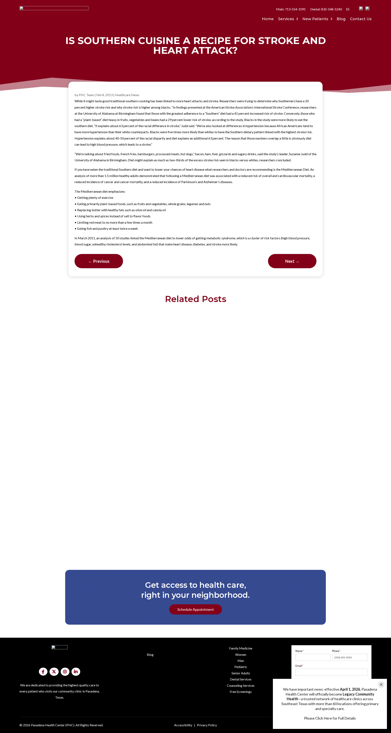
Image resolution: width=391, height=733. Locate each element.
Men (240, 661)
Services (286, 19)
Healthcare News (127, 95)
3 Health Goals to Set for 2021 (195, 501)
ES (347, 9)
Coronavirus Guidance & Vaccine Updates (195, 532)
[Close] (381, 684)
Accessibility (183, 725)
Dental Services (241, 679)
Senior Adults (241, 673)
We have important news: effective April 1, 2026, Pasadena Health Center (195, 314)
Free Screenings (241, 691)
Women (240, 654)
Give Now (60, 712)
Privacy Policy (207, 725)
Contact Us (360, 19)
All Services (241, 712)
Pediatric (240, 667)
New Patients (315, 19)
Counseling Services (241, 685)
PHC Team (86, 95)
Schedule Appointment (195, 609)
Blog (341, 19)
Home (268, 19)
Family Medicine (240, 648)
